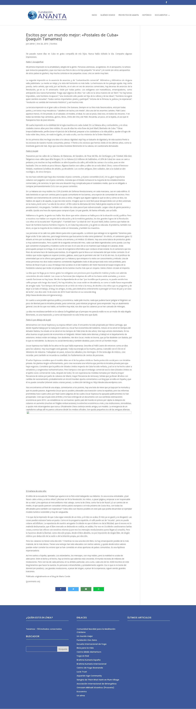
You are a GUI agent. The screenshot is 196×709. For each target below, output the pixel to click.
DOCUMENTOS (161, 15)
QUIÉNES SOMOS (107, 15)
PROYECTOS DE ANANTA (129, 15)
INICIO (94, 15)
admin (32, 43)
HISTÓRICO (146, 15)
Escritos (53, 43)
